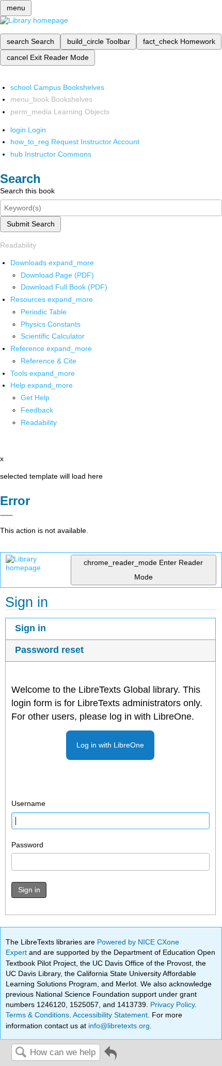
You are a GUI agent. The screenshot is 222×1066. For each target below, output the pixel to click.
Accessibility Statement (110, 1015)
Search (20, 1053)
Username (28, 803)
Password (27, 845)
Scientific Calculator (53, 336)
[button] (37, 410)
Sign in (30, 628)
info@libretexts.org (118, 1026)
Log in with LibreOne (110, 745)
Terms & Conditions (37, 1015)
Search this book (27, 191)
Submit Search (31, 224)
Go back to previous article (110, 1057)
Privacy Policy (172, 1004)
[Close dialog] (6, 515)
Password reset (49, 650)
